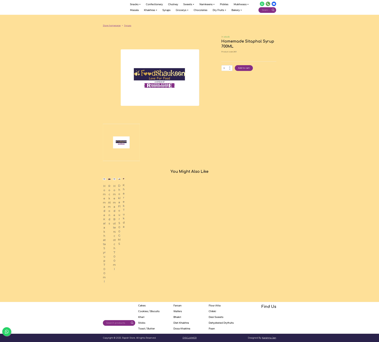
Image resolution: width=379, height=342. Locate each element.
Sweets (187, 4)
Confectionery (154, 4)
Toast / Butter (146, 328)
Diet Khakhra (181, 322)
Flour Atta (215, 305)
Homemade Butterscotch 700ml (114, 227)
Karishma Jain (269, 338)
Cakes (142, 305)
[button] (262, 4)
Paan (212, 328)
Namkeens (206, 4)
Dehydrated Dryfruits (221, 322)
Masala (134, 10)
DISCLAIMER (190, 338)
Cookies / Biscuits (149, 311)
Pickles (224, 4)
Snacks (134, 4)
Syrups (166, 10)
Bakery (235, 10)
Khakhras (149, 10)
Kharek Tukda (124, 206)
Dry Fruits (218, 10)
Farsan (177, 305)
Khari (141, 317)
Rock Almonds (109, 204)
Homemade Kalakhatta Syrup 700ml (104, 233)
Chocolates (200, 10)
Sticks (141, 322)
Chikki (212, 311)
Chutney (173, 4)
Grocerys (181, 10)
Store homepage (112, 25)
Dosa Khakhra (181, 328)
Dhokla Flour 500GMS (119, 214)
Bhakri (177, 317)
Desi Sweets (216, 317)
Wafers (177, 311)
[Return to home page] (114, 7)
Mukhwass (240, 4)
